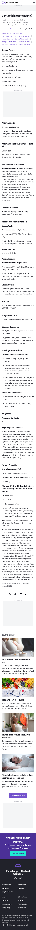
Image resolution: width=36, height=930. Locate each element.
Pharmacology (17, 34)
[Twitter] (20, 878)
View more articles (18, 795)
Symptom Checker (7, 892)
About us (4, 897)
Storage (4, 42)
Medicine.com (14, 29)
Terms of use (22, 908)
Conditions (5, 888)
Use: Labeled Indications (22, 36)
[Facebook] (15, 878)
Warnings (5, 45)
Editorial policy (22, 904)
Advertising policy (7, 904)
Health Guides (6, 885)
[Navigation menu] (33, 2)
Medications (22, 885)
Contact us (5, 901)
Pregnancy (13, 45)
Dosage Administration (22, 39)
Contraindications (7, 39)
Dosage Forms (6, 34)
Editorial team (22, 897)
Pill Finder (21, 888)
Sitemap (20, 901)
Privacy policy (6, 908)
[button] (10, 594)
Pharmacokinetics (7, 36)
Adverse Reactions (24, 42)
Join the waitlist (18, 854)
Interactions (12, 42)
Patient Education (24, 45)
